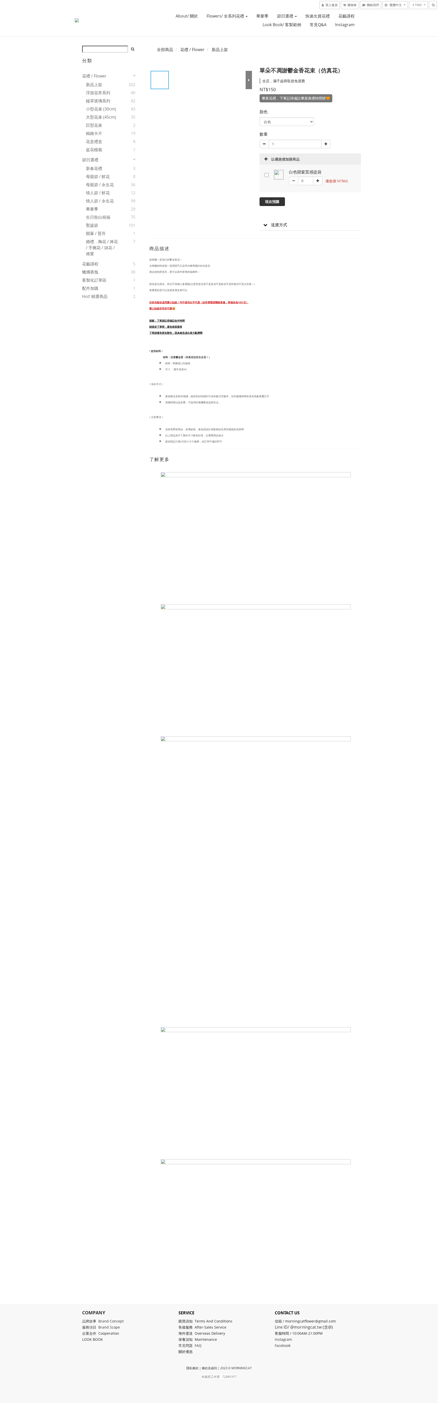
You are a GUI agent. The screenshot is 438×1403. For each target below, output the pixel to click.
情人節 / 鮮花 (98, 193)
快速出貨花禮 (317, 16)
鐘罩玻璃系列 (98, 101)
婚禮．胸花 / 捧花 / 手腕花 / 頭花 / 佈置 (102, 248)
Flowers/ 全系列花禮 (226, 16)
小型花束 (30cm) (101, 109)
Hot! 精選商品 (94, 296)
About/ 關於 (187, 16)
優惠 (190, 1351)
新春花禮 (94, 168)
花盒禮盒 (94, 141)
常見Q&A (318, 24)
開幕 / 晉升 (96, 233)
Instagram (345, 24)
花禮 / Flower (94, 76)
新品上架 (94, 84)
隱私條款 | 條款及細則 (201, 1368)
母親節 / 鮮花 (98, 176)
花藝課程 (346, 16)
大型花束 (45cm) (101, 117)
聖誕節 (92, 225)
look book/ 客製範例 (282, 24)
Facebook (282, 1345)
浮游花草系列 (98, 92)
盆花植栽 (94, 149)
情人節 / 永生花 (100, 201)
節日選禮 (285, 16)
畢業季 (262, 16)
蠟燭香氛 (90, 272)
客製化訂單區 (94, 280)
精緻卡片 (94, 133)
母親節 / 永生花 (100, 184)
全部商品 (165, 49)
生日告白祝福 (98, 217)
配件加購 (90, 288)
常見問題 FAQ (190, 1345)
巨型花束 (94, 125)
